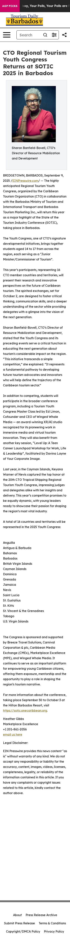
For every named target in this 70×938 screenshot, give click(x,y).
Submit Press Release (19, 923)
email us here (12, 734)
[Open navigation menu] (6, 35)
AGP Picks (9, 6)
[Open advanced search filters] (54, 35)
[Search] (45, 35)
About (17, 915)
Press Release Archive (41, 915)
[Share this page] (64, 35)
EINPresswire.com (25, 181)
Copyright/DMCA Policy (23, 931)
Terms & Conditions (52, 923)
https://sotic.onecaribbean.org (25, 710)
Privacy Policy (54, 931)
